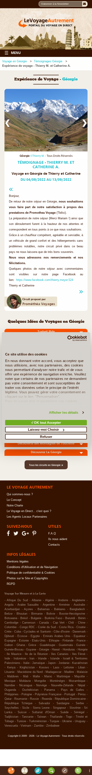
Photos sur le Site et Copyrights (27, 578)
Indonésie (20, 658)
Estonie (24, 640)
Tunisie (21, 721)
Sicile (25, 707)
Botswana (10, 618)
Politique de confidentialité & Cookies (31, 572)
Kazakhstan (80, 663)
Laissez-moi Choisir (43, 429)
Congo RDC (27, 627)
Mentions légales (18, 561)
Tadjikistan (11, 716)
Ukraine (67, 721)
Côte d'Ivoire (62, 631)
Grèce (32, 645)
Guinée (80, 645)
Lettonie (69, 667)
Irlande (42, 658)
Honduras (69, 649)
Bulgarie (36, 618)
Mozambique (77, 680)
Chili (71, 622)
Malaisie (82, 672)
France (81, 640)
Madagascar (53, 672)
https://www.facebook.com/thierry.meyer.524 (44, 280)
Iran (31, 658)
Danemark (79, 631)
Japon (52, 663)
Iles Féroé (79, 654)
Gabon (8, 645)
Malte (36, 676)
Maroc (48, 676)
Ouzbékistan (30, 689)
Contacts (54, 544)
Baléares (59, 609)
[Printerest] (35, 534)
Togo (69, 716)
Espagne (10, 640)
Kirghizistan (27, 667)
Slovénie (75, 707)
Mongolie (40, 680)
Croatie (81, 627)
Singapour (59, 707)
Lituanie (9, 672)
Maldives (13, 676)
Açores (28, 609)
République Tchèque (18, 703)
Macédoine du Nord (30, 672)
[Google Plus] (26, 534)
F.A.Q (52, 533)
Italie (26, 663)
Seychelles (11, 707)
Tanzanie (27, 716)
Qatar (8, 698)
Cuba (17, 631)
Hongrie (83, 649)
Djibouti (9, 636)
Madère (69, 672)
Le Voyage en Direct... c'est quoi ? (29, 511)
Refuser (46, 436)
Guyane (31, 649)
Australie (79, 604)
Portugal (69, 694)
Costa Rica (66, 627)
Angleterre (78, 600)
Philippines (11, 694)
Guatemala (66, 645)
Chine (81, 622)
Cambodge (11, 622)
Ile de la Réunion (36, 654)
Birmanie (37, 613)
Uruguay (80, 721)
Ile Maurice (14, 654)
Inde (7, 658)
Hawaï (56, 649)
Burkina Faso (53, 618)
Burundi (70, 618)
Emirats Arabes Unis (56, 636)
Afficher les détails (63, 412)
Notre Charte (15, 505)
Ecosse (22, 636)
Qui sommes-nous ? (20, 494)
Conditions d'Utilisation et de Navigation (32, 567)
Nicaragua (25, 685)
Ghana (21, 645)
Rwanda (47, 698)
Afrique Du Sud (17, 600)
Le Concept (14, 500)
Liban (81, 667)
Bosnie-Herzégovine (72, 613)
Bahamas (44, 609)
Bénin (82, 618)
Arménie (64, 604)
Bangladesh (77, 609)
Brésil (24, 618)
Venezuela (11, 725)
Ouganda (10, 689)
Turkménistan (38, 721)
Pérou (82, 694)
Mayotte (79, 676)
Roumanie (20, 698)
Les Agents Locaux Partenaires (27, 516)
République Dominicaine (70, 698)
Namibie (9, 685)
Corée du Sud (47, 627)
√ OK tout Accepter (46, 422)
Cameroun (28, 622)
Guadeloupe (47, 645)
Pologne (26, 694)
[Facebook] (9, 534)
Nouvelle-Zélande (62, 685)
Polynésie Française (48, 694)
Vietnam (26, 725)
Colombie (10, 627)
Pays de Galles (72, 689)
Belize (8, 613)
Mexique (9, 680)
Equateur (79, 636)
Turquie (54, 721)
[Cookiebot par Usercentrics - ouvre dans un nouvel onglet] (67, 338)
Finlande (68, 640)
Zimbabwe (52, 725)
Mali (25, 676)
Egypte (35, 636)
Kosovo (44, 667)
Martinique (63, 676)
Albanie (36, 600)
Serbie (80, 703)
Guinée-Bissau (13, 649)
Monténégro (57, 680)
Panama (49, 689)
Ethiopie (54, 640)
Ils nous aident (57, 539)
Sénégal (79, 712)
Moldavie (25, 680)
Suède (64, 712)
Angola (8, 604)
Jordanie (64, 663)
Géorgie (44, 649)
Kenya (11, 667)
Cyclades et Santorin (37, 631)
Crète (7, 631)
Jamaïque (38, 663)
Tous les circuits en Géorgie (46, 465)
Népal (81, 685)
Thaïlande (56, 716)
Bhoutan (22, 613)
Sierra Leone (41, 707)
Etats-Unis (39, 640)
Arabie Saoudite (28, 604)
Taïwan (41, 716)
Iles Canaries (60, 654)
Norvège (41, 685)
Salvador (44, 703)
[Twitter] (16, 534)
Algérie (49, 600)
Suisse (22, 712)
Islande (55, 658)
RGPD (11, 584)
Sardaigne (62, 703)
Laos (56, 667)
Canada (44, 622)
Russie (34, 698)
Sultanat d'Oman (43, 712)
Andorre (63, 600)
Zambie (39, 725)
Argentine (49, 604)
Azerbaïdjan (12, 609)
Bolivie (50, 613)
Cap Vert (59, 622)
